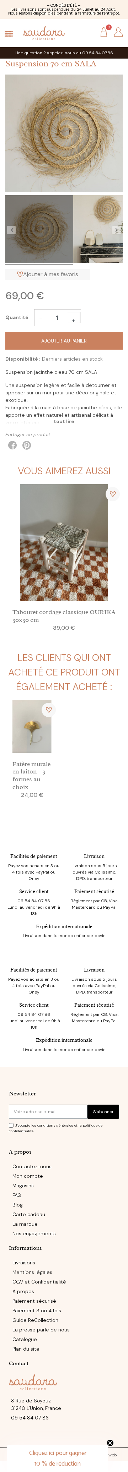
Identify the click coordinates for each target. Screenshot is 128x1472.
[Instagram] (64, 1436)
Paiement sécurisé (94, 891)
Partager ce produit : (12, 445)
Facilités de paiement (33, 856)
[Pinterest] (78, 1436)
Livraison (94, 856)
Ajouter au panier (64, 341)
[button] (88, 32)
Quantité (16, 317)
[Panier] (103, 33)
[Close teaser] (110, 1442)
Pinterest (26, 445)
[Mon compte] (118, 32)
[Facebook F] (49, 1436)
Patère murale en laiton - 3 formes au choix (31, 775)
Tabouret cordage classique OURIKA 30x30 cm (64, 616)
